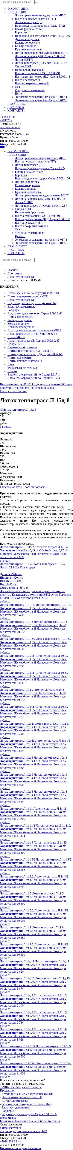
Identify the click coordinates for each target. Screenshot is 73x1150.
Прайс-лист (21, 1121)
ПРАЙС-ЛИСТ (17, 103)
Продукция (7, 1090)
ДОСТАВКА (15, 107)
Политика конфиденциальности (20, 1148)
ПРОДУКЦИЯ (16, 12)
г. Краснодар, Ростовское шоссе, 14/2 (23, 1131)
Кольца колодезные (27, 42)
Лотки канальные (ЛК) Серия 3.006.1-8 (40, 56)
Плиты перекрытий (27, 80)
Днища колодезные (27, 39)
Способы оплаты (11, 487)
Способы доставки (34, 487)
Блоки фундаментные (29, 29)
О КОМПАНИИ (18, 8)
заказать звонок (10, 127)
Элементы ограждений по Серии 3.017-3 (41, 100)
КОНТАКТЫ (16, 110)
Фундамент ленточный (30, 90)
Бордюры (21, 32)
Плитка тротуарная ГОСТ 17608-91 (37, 73)
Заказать (5, 426)
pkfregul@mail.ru (10, 1127)
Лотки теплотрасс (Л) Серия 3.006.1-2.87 (41, 63)
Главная (12, 270)
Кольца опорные (25, 46)
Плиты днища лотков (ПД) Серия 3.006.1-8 (42, 76)
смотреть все (8, 1117)
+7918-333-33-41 (10, 1087)
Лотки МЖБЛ (24, 59)
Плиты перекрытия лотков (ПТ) (35, 18)
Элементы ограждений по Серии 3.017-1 (41, 97)
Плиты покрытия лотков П (32, 83)
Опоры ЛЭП (23, 66)
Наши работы (38, 1121)
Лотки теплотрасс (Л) (28, 22)
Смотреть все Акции (13, 391)
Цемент (20, 93)
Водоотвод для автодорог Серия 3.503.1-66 (42, 35)
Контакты (53, 1121)
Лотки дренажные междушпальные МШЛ (42, 52)
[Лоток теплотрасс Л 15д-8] (18, 409)
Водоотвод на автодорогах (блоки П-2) (40, 25)
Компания (7, 1121)
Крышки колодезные (28, 49)
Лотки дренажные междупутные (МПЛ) (40, 15)
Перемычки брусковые (29, 69)
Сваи (18, 86)
